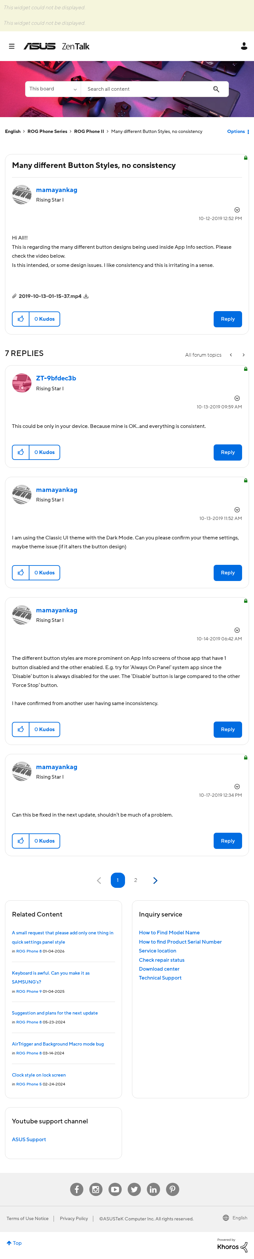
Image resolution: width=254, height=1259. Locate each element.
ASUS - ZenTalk (56, 46)
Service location (157, 951)
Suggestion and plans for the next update (55, 1013)
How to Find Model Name (169, 932)
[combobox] (155, 89)
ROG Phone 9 (29, 991)
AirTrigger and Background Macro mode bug (58, 1044)
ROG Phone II (89, 132)
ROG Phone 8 (29, 951)
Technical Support (160, 978)
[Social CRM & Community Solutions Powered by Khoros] (232, 1245)
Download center (159, 969)
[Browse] (15, 46)
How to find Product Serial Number (180, 942)
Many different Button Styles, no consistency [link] (156, 132)
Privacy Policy (74, 1219)
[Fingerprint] (243, 355)
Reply (228, 319)
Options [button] (236, 132)
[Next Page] (154, 881)
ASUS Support (29, 1139)
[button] (21, 319)
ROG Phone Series (47, 132)
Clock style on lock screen (39, 1075)
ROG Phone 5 (29, 1084)
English (13, 132)
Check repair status (162, 960)
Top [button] (17, 1243)
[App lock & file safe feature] (231, 355)
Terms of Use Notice (28, 1219)
